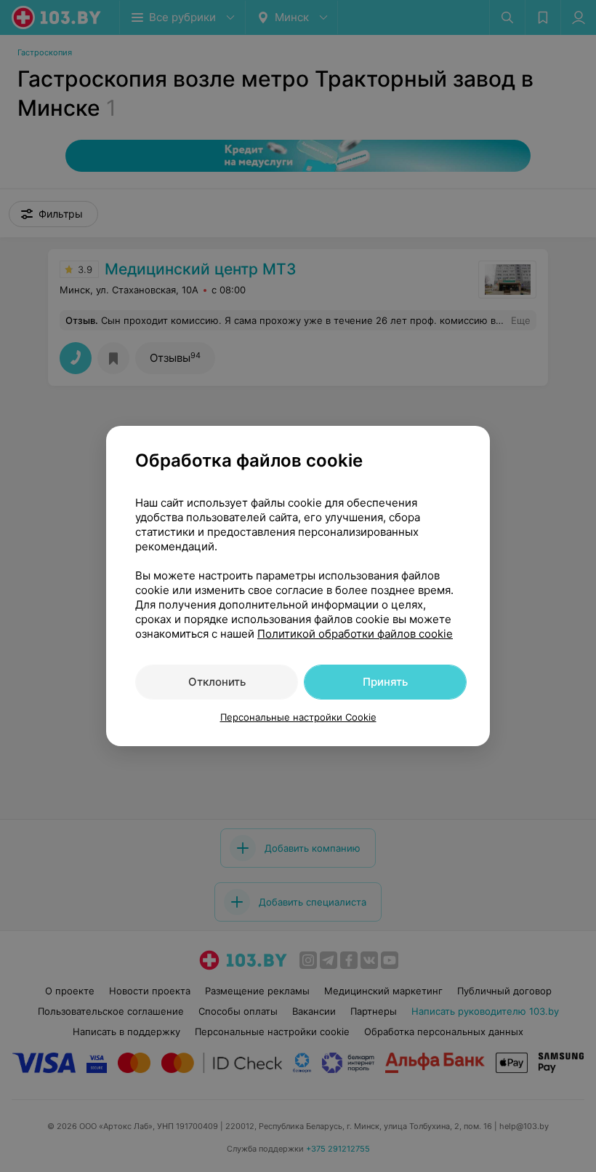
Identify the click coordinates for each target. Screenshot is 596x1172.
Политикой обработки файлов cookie (355, 634)
